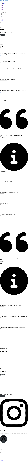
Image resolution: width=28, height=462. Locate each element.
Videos (2, 459)
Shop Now (2, 19)
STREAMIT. (3, 457)
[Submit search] (3, 12)
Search (2, 460)
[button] (2, 374)
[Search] (1, 11)
